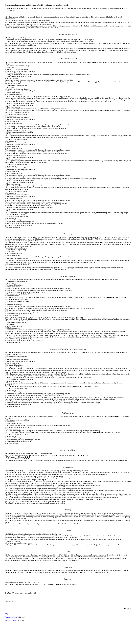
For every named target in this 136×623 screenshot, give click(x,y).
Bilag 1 (7, 614)
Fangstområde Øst (10, 620)
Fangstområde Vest (11, 617)
